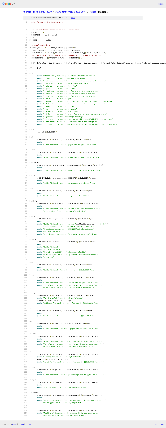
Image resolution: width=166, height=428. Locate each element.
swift (49, 11)
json (162, 424)
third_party (39, 11)
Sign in (161, 4)
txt (155, 424)
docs (93, 11)
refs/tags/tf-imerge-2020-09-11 (70, 11)
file (73, 18)
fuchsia (27, 11)
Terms (28, 424)
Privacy (21, 424)
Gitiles (14, 424)
